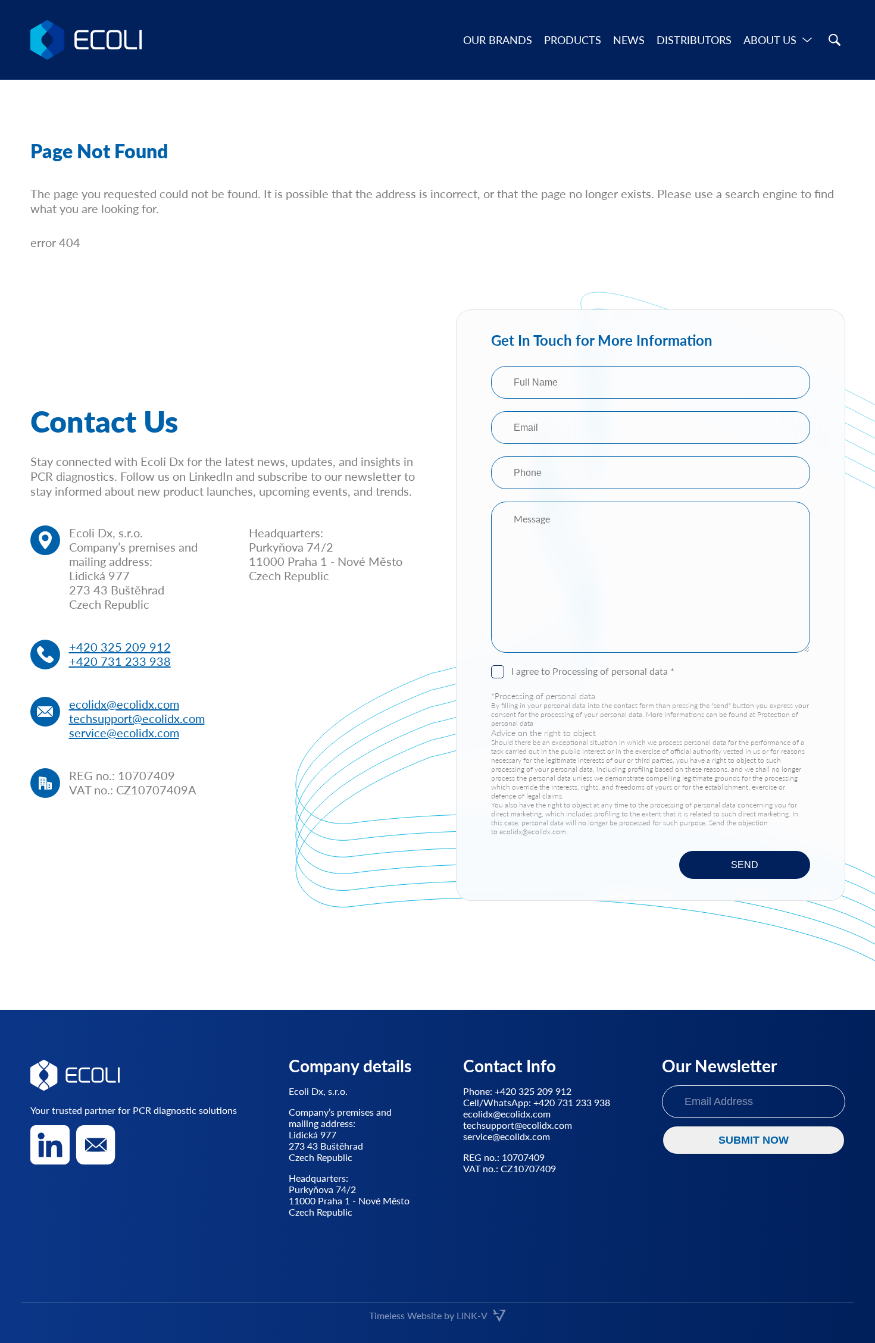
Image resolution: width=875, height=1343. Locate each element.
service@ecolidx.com (124, 732)
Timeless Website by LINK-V (428, 1315)
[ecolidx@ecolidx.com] (96, 1144)
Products (572, 39)
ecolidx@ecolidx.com (124, 704)
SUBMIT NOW (753, 1140)
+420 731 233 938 (120, 661)
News (629, 39)
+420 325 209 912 (120, 647)
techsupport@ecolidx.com (137, 718)
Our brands (497, 39)
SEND (744, 865)
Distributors (694, 39)
